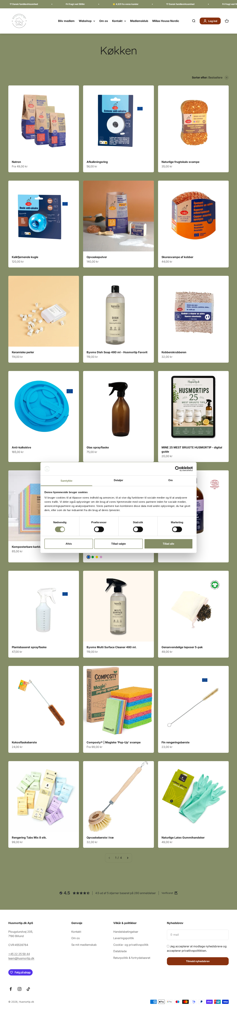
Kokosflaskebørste (24, 742)
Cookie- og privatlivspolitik (131, 944)
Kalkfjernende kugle (25, 257)
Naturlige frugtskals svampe (180, 162)
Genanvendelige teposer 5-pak (182, 647)
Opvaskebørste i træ (100, 837)
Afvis (69, 543)
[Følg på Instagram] (19, 989)
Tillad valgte (118, 543)
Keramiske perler (23, 352)
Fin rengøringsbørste (175, 742)
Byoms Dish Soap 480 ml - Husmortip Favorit (117, 352)
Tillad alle (168, 543)
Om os (103, 21)
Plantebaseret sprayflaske (29, 647)
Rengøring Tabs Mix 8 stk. (29, 837)
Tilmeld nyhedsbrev (198, 961)
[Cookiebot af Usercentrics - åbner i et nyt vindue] (177, 468)
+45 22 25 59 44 (19, 954)
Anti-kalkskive (21, 447)
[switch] (99, 529)
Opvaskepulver (97, 257)
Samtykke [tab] (67, 480)
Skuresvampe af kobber (177, 257)
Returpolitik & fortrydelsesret (131, 957)
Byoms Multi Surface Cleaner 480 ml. (112, 647)
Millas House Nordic (165, 21)
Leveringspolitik (123, 938)
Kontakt (117, 21)
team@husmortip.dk (21, 958)
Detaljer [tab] (118, 480)
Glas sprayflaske (98, 447)
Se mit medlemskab (84, 944)
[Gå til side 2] (127, 858)
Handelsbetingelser (125, 931)
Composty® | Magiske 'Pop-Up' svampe (114, 742)
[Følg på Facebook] (10, 989)
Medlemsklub (139, 21)
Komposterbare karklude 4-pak (32, 546)
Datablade (120, 951)
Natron (16, 162)
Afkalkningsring (97, 162)
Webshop (85, 21)
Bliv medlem (66, 21)
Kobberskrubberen (174, 352)
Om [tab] (170, 480)
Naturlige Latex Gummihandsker (183, 837)
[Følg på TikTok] (28, 989)
